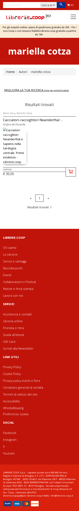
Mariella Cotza (24, 113)
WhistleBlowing (13, 408)
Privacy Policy (12, 367)
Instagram (10, 440)
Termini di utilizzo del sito (20, 394)
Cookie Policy (12, 374)
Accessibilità (11, 401)
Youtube (9, 453)
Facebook (9, 433)
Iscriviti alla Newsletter (18, 348)
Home (10, 72)
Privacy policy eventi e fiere (21, 381)
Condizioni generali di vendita (23, 387)
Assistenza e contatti (17, 314)
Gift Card (9, 342)
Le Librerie (10, 254)
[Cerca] (61, 5)
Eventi (7, 275)
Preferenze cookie (16, 414)
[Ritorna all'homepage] (28, 17)
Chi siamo (9, 248)
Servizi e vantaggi (14, 261)
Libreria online (13, 321)
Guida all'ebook (13, 335)
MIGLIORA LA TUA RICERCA (36, 90)
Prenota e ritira (13, 328)
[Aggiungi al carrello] (71, 172)
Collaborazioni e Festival (19, 282)
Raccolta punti (12, 268)
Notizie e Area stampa (18, 289)
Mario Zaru (9, 113)
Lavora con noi (13, 295)
